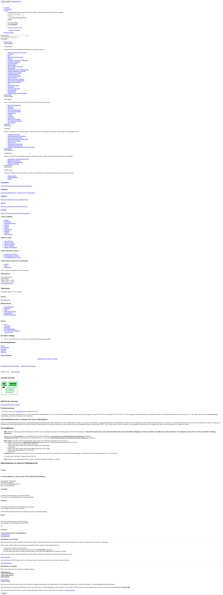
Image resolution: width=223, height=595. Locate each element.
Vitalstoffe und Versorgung (15, 145)
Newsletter (7, 326)
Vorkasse (3, 350)
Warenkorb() (8, 9)
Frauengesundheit (12, 63)
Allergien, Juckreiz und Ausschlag (17, 52)
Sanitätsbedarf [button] (8, 148)
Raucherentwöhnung (13, 85)
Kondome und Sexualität (14, 73)
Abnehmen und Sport (14, 134)
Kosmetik (10, 116)
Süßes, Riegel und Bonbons (15, 144)
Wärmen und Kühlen (13, 164)
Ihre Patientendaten (9, 329)
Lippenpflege (11, 118)
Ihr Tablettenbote (9, 307)
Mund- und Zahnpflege (14, 119)
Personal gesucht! (9, 32)
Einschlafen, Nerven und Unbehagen (18, 60)
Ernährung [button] (7, 124)
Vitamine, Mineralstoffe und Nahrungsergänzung (21, 147)
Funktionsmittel (12, 176)
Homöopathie (11, 68)
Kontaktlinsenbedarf (13, 74)
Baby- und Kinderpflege (14, 105)
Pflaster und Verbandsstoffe (15, 162)
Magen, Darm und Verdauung (16, 79)
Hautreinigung (12, 113)
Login (9, 19)
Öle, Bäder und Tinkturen (15, 121)
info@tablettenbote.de (7, 283)
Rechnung (3, 352)
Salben (9, 179)
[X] (9, 300)
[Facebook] (4, 300)
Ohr (9, 84)
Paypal (2, 346)
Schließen (3, 593)
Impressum (7, 308)
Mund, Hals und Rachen (14, 82)
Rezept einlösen (5, 580)
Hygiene (10, 114)
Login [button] (6, 11)
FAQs (5, 324)
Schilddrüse (11, 87)
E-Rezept (6, 7)
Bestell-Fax (7, 327)
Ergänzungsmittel (12, 177)
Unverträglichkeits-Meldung (12, 330)
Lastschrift (3, 349)
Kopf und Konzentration (14, 76)
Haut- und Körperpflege (14, 111)
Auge (9, 55)
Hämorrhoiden (12, 65)
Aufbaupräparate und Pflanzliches (17, 136)
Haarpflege (11, 108)
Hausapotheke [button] (8, 42)
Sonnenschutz (11, 122)
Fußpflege (10, 107)
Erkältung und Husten (14, 62)
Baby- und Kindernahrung (15, 137)
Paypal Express (5, 347)
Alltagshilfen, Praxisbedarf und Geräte (18, 159)
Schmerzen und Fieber (14, 88)
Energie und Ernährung (14, 141)
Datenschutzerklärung (10, 311)
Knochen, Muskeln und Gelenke (17, 71)
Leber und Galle (12, 77)
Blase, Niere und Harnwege (15, 57)
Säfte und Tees (12, 142)
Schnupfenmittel (12, 90)
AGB (5, 310)
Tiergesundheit (12, 91)
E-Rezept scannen (6, 557)
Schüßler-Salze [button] (8, 165)
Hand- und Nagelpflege (14, 110)
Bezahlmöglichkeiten (10, 314)
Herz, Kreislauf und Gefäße (15, 66)
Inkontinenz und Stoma (14, 160)
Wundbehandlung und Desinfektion (17, 93)
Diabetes (10, 58)
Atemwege (11, 54)
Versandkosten (8, 313)
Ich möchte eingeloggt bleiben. (18, 17)
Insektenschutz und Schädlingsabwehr (18, 69)
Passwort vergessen (14, 30)
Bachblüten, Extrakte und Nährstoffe (18, 139)
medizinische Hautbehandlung (16, 80)
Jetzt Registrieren (12, 24)
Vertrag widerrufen (8, 332)
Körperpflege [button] (7, 95)
